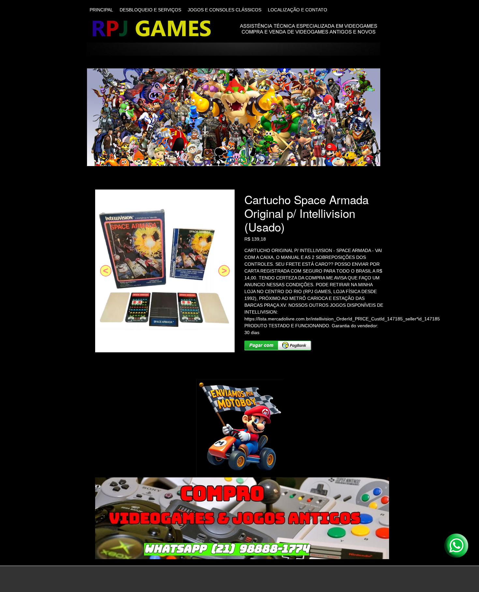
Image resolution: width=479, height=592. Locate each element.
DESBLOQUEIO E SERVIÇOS (150, 9)
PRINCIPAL (101, 9)
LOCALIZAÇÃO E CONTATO (297, 9)
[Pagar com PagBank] (277, 345)
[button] (105, 271)
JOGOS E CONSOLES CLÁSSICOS (224, 9)
